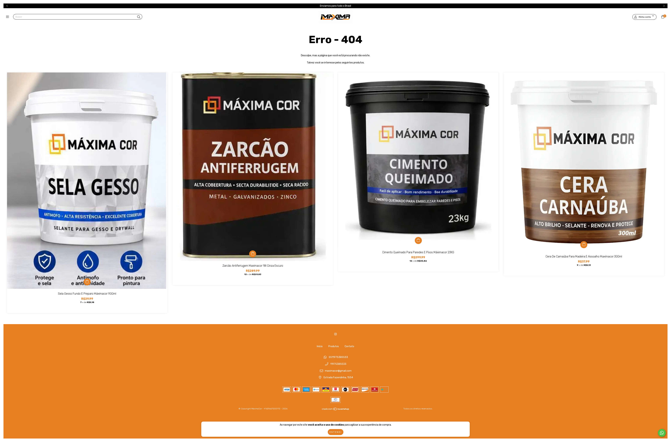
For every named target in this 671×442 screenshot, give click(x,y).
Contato (349, 346)
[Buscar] (138, 17)
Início (320, 346)
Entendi (336, 432)
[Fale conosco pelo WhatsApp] (662, 433)
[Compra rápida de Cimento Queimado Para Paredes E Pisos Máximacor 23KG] (418, 240)
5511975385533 (338, 357)
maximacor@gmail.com (338, 370)
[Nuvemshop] (336, 410)
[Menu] (8, 16)
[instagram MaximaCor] (335, 334)
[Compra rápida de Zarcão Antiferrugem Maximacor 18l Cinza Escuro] (252, 253)
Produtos (333, 346)
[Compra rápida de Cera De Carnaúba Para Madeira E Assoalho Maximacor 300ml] (583, 244)
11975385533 (338, 364)
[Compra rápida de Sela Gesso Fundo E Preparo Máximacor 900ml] (87, 281)
